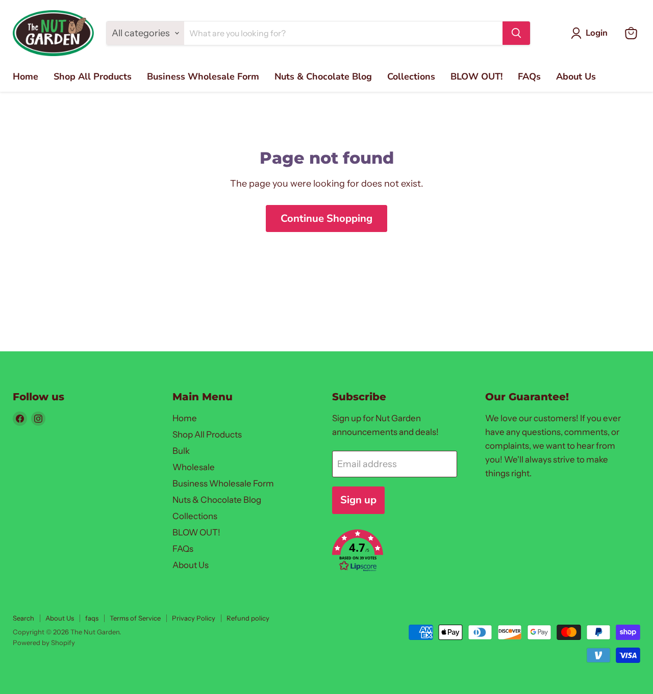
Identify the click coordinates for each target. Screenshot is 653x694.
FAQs (529, 76)
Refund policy (248, 618)
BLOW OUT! (476, 76)
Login (597, 33)
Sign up (358, 500)
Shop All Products (93, 76)
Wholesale (193, 467)
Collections (411, 76)
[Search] (516, 33)
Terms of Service (135, 618)
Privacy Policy (193, 618)
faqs (91, 618)
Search (23, 618)
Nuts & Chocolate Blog (323, 76)
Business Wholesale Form (203, 76)
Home (25, 76)
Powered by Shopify (44, 642)
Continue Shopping (326, 218)
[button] (397, 552)
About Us (576, 76)
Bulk (181, 451)
